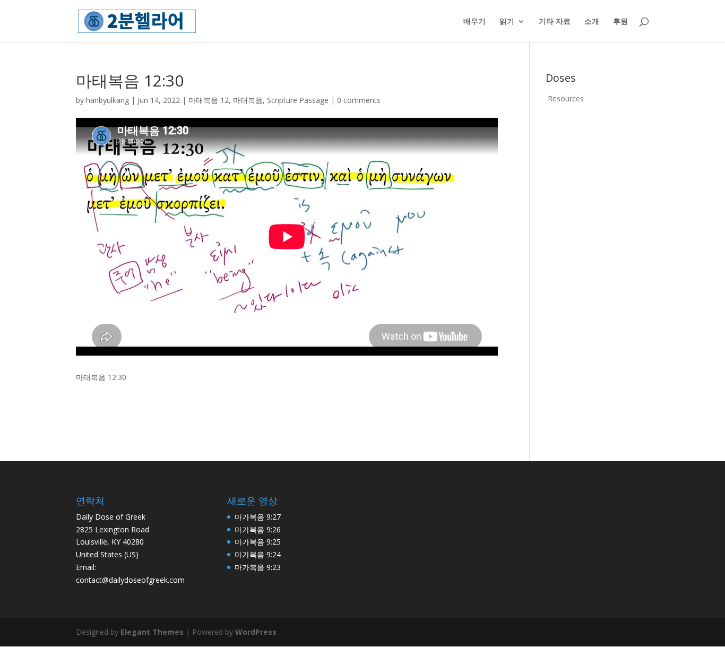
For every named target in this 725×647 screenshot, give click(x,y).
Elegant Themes (152, 632)
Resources (566, 98)
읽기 (506, 22)
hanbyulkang (107, 100)
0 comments (359, 100)
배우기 (474, 22)
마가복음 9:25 (258, 542)
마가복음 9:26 (258, 529)
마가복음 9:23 (258, 567)
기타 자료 (555, 22)
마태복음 (248, 100)
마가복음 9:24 (258, 554)
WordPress (256, 632)
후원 (620, 22)
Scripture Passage (298, 100)
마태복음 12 (208, 100)
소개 (591, 22)
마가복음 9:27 (258, 517)
